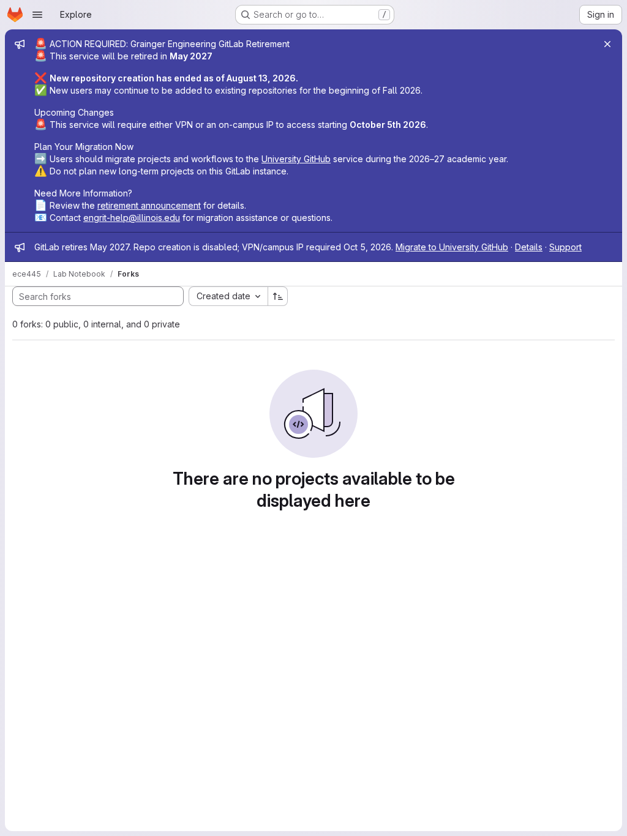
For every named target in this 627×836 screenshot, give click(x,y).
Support (565, 247)
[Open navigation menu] (37, 14)
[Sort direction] (278, 296)
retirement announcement (149, 205)
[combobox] (228, 296)
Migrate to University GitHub (452, 247)
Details (529, 247)
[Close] (607, 44)
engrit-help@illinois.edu (131, 217)
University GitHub (296, 159)
